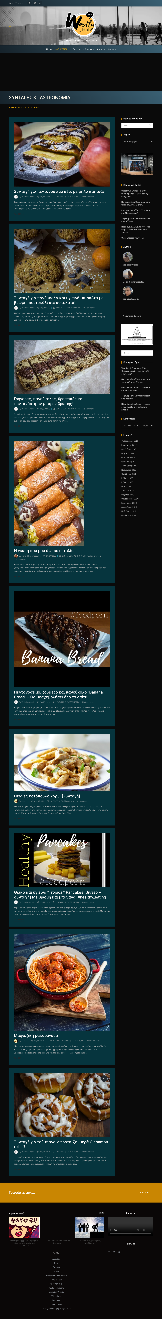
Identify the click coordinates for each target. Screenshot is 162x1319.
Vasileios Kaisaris (56, 1288)
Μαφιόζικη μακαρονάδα (36, 1035)
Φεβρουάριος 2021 (129, 457)
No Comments (88, 197)
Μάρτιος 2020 (127, 494)
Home (56, 1271)
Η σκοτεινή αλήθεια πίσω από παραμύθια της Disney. (135, 203)
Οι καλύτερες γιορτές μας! (133, 238)
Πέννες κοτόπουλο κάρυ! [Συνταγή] (47, 796)
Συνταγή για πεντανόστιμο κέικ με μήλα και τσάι (59, 191)
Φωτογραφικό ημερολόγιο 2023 (56, 1308)
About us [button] (144, 1192)
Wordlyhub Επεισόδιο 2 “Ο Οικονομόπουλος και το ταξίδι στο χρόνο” (135, 194)
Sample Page (56, 1279)
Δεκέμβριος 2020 (129, 466)
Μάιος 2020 (126, 486)
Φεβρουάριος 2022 (129, 441)
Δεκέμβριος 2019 (129, 507)
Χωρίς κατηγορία (94, 556)
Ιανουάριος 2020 (129, 503)
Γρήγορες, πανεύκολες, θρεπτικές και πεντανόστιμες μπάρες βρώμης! (49, 401)
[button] (149, 125)
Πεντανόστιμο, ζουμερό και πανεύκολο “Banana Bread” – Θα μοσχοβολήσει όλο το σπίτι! (58, 694)
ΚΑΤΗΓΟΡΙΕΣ (56, 1304)
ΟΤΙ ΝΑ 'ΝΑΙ (54, 1041)
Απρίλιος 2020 (127, 490)
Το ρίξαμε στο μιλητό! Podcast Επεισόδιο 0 (135, 220)
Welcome (56, 1300)
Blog (56, 1263)
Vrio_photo (56, 1296)
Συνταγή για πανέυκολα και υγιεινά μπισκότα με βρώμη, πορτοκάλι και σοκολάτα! (59, 300)
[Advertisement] (81, 72)
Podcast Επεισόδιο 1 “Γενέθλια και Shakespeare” (135, 211)
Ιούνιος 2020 (127, 482)
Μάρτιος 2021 (127, 453)
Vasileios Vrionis (56, 1292)
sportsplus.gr (56, 1284)
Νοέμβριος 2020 (128, 470)
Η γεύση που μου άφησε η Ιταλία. (44, 550)
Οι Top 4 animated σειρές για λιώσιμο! (57, 1241)
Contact (56, 1267)
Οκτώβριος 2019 (128, 515)
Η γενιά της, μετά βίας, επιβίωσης (90, 1241)
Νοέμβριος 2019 (128, 511)
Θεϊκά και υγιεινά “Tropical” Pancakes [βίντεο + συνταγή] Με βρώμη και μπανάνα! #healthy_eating (60, 894)
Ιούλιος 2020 (127, 478)
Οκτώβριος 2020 (128, 474)
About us (56, 1259)
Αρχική (11, 107)
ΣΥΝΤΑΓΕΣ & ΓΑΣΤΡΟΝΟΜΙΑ (67, 197)
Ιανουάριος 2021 (128, 461)
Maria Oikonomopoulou (56, 1275)
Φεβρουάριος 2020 (129, 499)
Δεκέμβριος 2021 (129, 449)
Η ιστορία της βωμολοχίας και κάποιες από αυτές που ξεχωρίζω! (24, 1243)
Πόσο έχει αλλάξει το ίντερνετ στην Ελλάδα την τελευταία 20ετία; (135, 230)
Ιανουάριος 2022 (129, 445)
